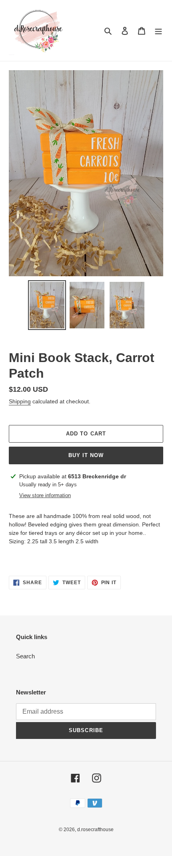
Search (25, 656)
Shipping (20, 401)
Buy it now (86, 455)
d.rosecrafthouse (95, 829)
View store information (45, 495)
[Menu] (158, 30)
